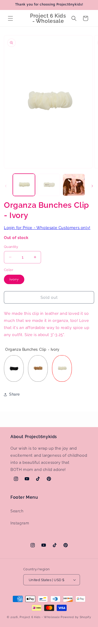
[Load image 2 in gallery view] (49, 185)
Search (17, 511)
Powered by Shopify (76, 617)
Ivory (16, 280)
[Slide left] (5, 186)
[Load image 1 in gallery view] (24, 185)
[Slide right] (92, 186)
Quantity (11, 247)
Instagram (19, 523)
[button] (10, 18)
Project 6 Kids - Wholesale (40, 617)
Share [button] (14, 394)
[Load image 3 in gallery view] (74, 185)
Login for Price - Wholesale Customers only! (47, 227)
